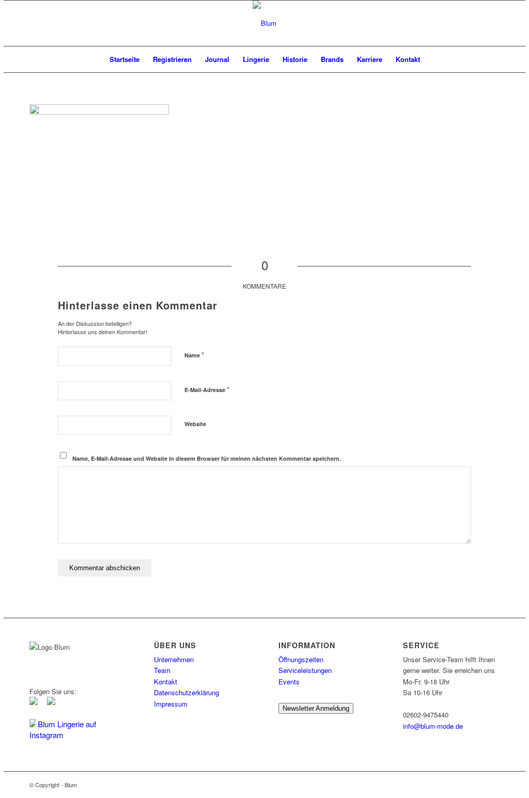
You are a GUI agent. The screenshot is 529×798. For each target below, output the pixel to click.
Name (194, 354)
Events (289, 681)
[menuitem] (124, 59)
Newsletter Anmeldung (316, 708)
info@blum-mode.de (433, 726)
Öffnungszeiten (300, 659)
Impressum (171, 704)
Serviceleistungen (305, 670)
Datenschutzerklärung (186, 692)
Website (195, 424)
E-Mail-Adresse (206, 389)
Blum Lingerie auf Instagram (62, 729)
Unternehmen (174, 659)
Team (162, 670)
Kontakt (165, 681)
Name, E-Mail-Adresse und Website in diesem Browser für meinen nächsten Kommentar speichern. (206, 458)
